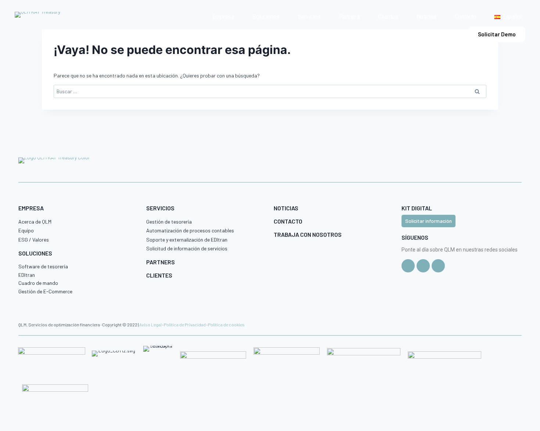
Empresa (223, 16)
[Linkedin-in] (423, 265)
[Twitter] (408, 265)
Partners (349, 16)
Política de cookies (226, 324)
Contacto (465, 16)
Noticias (426, 16)
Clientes (388, 16)
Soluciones (266, 16)
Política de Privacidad (185, 324)
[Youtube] (438, 265)
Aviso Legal (150, 324)
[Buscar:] (270, 91)
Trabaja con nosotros (308, 234)
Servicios (309, 16)
